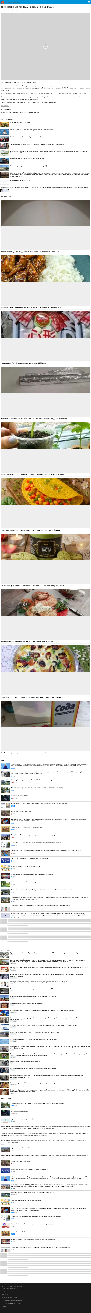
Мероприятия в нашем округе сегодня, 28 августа (26, 866)
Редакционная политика (9, 1297)
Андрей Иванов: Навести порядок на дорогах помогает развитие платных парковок (36, 842)
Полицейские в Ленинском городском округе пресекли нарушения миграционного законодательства (41, 835)
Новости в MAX (5, 1142)
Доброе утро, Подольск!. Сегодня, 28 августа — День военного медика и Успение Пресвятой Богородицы (42, 890)
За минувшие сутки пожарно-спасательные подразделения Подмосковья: (33, 874)
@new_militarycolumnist (25, 1135)
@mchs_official (6, 109)
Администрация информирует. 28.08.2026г (24, 1119)
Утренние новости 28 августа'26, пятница (23, 1148)
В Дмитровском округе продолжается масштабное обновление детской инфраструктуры (37, 787)
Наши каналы (81, 1140)
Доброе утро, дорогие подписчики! (21, 811)
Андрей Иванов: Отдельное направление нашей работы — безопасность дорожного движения (39, 803)
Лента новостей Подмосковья (11, 1309)
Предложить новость (74, 1155)
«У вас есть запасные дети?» (19, 795)
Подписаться (63, 1155)
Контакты (5, 1294)
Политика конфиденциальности (12, 1300)
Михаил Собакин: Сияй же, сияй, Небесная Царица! (26, 827)
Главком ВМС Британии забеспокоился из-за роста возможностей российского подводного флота (40, 905)
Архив (4, 1306)
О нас (4, 1291)
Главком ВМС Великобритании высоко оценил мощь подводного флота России (35, 1224)
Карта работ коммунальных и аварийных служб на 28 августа (29, 858)
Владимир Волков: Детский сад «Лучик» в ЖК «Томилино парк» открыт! (32, 780)
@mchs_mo (5, 106)
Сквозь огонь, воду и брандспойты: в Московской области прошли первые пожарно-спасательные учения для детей (46, 850)
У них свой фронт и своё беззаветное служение (25, 882)
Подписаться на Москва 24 (67, 1140)
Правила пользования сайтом (11, 1303)
